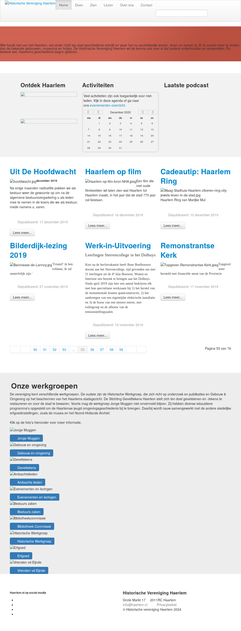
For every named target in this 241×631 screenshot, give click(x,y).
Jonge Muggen (28, 438)
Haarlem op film (113, 171)
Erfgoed (22, 555)
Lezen (108, 5)
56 (92, 349)
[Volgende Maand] (143, 112)
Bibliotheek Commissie (33, 526)
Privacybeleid (167, 604)
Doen (79, 5)
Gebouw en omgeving (33, 453)
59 (121, 349)
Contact (146, 5)
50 (35, 349)
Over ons (127, 5)
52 (54, 349)
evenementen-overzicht (107, 105)
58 (111, 349)
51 (45, 349)
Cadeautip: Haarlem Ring (196, 176)
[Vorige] (25, 349)
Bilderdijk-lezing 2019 (38, 250)
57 (102, 349)
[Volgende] (131, 349)
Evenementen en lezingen (36, 497)
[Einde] (142, 349)
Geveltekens (26, 467)
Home (63, 5)
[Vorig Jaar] (88, 112)
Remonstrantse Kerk (188, 250)
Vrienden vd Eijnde (30, 570)
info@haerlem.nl (135, 604)
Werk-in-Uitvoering (118, 245)
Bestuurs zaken (28, 511)
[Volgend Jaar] (153, 112)
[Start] (15, 349)
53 (64, 349)
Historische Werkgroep (33, 541)
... (73, 349)
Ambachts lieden (29, 482)
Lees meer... (22, 232)
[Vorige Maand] (98, 112)
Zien (93, 5)
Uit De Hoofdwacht (43, 171)
